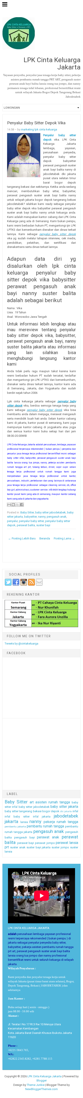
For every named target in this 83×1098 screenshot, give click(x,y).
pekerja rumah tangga (61, 822)
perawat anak (48, 837)
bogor (46, 811)
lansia (24, 822)
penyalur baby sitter (31, 521)
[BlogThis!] (13, 504)
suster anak (17, 847)
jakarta (11, 821)
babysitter (30, 516)
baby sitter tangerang (18, 811)
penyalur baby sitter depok (57, 234)
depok (55, 811)
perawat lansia (67, 843)
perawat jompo (45, 843)
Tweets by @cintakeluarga (21, 643)
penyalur (12, 521)
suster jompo (60, 847)
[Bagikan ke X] (17, 504)
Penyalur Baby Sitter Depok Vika (36, 123)
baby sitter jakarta (64, 807)
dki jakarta (66, 811)
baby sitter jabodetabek (50, 512)
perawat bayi (25, 843)
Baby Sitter (27, 512)
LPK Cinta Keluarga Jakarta (44, 1076)
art (32, 802)
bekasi (37, 811)
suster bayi (43, 525)
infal (75, 811)
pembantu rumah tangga (45, 826)
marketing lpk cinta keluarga (39, 129)
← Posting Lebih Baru (22, 538)
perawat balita (26, 525)
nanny (41, 516)
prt (7, 847)
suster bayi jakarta (39, 847)
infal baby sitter (17, 816)
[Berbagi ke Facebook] (21, 504)
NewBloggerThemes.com (41, 1089)
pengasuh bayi (24, 837)
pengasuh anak (56, 516)
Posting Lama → (64, 538)
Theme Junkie (35, 1085)
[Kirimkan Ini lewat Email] (9, 504)
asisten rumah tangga (52, 802)
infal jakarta (41, 816)
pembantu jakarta (15, 826)
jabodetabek (66, 816)
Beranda (44, 538)
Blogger (42, 1080)
